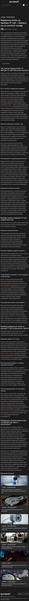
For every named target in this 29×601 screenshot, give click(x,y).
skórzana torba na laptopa (14, 316)
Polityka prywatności (5, 599)
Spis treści (7, 63)
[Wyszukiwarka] (18, 5)
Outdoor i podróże (11, 581)
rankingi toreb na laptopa (7, 353)
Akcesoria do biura (10, 17)
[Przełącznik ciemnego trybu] (22, 5)
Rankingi (3, 17)
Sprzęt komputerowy (12, 507)
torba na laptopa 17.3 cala (7, 106)
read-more (3, 476)
